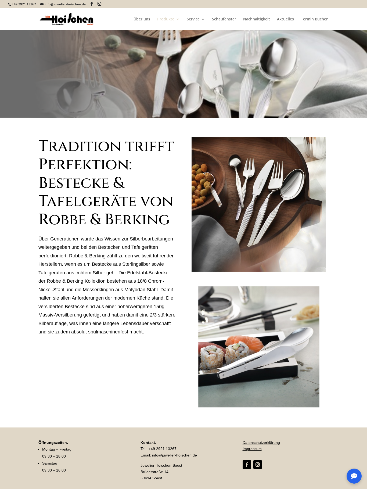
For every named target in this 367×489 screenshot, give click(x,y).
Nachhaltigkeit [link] (256, 19)
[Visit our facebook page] (91, 4)
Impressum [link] (252, 449)
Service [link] (193, 19)
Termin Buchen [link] (315, 19)
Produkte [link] (165, 19)
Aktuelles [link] (285, 19)
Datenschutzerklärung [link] (261, 442)
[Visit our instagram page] (99, 4)
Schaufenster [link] (224, 19)
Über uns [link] (142, 19)
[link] (66, 18)
